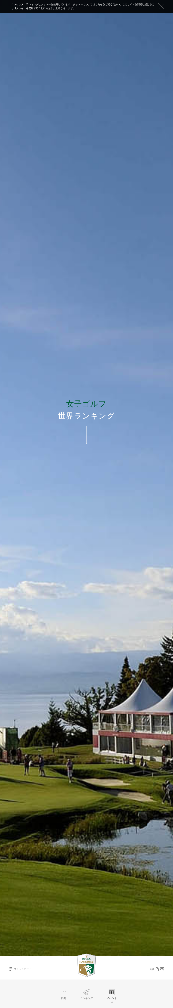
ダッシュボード (22, 968)
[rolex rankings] (86, 965)
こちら (99, 4)
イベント (112, 998)
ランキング (86, 998)
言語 (151, 969)
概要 (63, 998)
